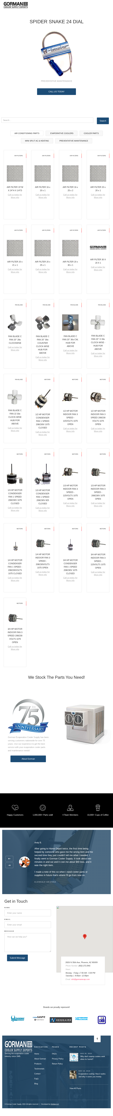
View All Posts (75, 1088)
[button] (108, 4)
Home (36, 1054)
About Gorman (28, 759)
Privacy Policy (58, 1059)
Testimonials (39, 1069)
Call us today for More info (15, 196)
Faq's (36, 1079)
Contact (37, 1074)
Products (37, 1064)
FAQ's (54, 1054)
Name (7, 907)
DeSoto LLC (55, 1104)
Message (9, 931)
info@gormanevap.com (80, 979)
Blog (36, 1084)
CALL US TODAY (56, 91)
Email (7, 919)
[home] (15, 4)
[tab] (26, 133)
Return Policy (57, 1064)
